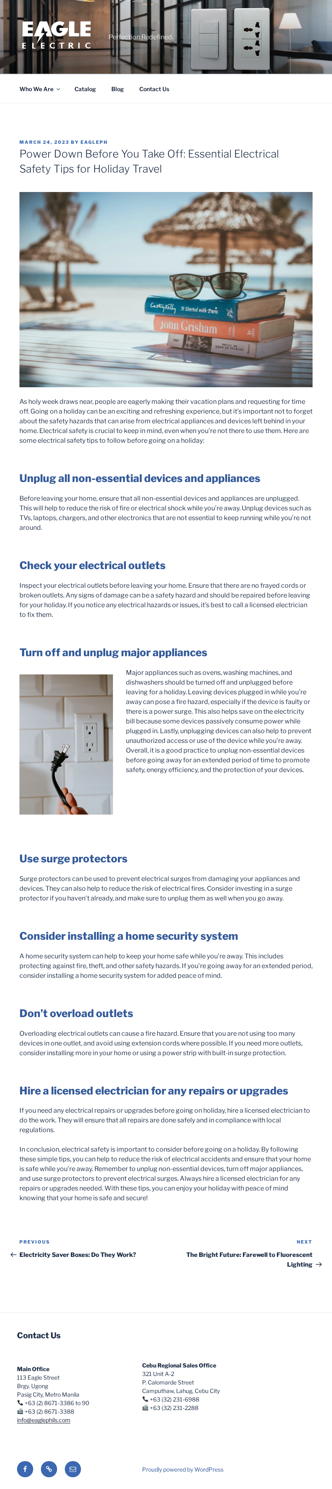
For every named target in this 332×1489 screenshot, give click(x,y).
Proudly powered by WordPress (182, 1469)
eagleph (94, 142)
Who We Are (36, 88)
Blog (117, 88)
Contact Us (154, 88)
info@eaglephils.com (43, 1419)
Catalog (85, 88)
